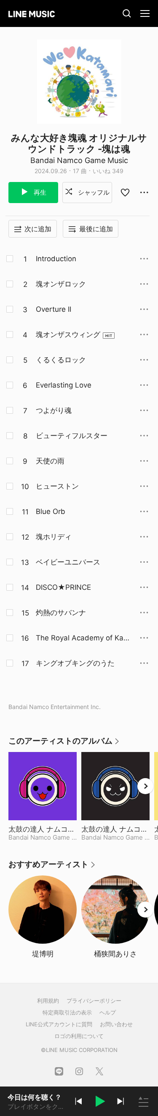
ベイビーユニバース (68, 562)
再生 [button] (39, 192)
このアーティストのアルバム (64, 744)
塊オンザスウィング (68, 334)
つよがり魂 (54, 410)
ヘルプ (107, 1012)
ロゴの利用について (79, 1036)
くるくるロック (61, 360)
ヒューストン (57, 486)
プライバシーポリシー (94, 1000)
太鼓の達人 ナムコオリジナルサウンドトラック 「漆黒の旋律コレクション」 (115, 829)
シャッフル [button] (93, 192)
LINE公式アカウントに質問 (59, 1024)
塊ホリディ (54, 537)
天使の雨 (50, 461)
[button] (99, 1102)
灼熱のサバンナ (61, 612)
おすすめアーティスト (52, 867)
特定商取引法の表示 (67, 1012)
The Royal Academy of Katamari (83, 638)
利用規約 (48, 1000)
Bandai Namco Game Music (79, 160)
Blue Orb (50, 511)
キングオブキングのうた (75, 663)
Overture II (53, 309)
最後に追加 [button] (96, 229)
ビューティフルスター (71, 435)
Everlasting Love (63, 385)
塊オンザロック (61, 284)
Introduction (56, 258)
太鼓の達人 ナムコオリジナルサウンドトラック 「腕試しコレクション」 (42, 829)
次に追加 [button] (37, 229)
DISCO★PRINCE (63, 587)
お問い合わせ (116, 1024)
